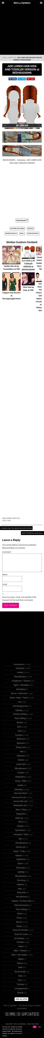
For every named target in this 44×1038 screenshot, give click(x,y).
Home (4, 57)
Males (21, 946)
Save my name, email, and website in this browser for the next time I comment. (19, 598)
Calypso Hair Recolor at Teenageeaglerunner (11, 296)
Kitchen (21, 760)
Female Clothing (20, 714)
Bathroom (21, 739)
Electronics (21, 868)
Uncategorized (21, 988)
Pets (20, 889)
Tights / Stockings (21, 685)
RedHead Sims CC (11, 233)
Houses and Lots (19, 797)
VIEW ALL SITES (21, 999)
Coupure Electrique (17, 228)
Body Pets (21, 892)
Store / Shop (21, 810)
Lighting (21, 872)
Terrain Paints (19, 972)
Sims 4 (22, 233)
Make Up (19, 818)
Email (5, 584)
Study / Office (21, 781)
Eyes (19, 727)
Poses (19, 918)
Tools (20, 976)
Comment (7, 552)
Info (39, 1027)
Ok (35, 1027)
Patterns (20, 884)
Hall (21, 751)
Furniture (19, 735)
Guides (20, 785)
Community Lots (20, 801)
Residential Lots (20, 805)
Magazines (20, 814)
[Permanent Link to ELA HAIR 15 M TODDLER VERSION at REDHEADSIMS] (28, 258)
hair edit (31, 228)
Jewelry (20, 672)
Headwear (20, 668)
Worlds (20, 993)
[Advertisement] (22, 30)
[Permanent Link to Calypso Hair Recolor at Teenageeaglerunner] (11, 290)
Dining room (21, 747)
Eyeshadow (20, 830)
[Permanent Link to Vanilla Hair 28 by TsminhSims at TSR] (11, 263)
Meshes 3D (20, 847)
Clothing (18, 710)
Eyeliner (20, 826)
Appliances (21, 859)
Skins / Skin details (19, 955)
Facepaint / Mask (21, 834)
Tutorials (20, 984)
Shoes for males (21, 934)
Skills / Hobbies (20, 951)
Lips (20, 839)
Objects (18, 855)
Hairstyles (12, 57)
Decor (20, 863)
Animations (20, 689)
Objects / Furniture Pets (21, 901)
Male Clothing (20, 718)
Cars (20, 702)
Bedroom (21, 743)
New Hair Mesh (20, 793)
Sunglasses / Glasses (21, 681)
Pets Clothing (21, 909)
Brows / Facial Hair (19, 693)
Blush (21, 822)
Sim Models (19, 938)
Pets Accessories (21, 905)
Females (20, 942)
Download (21, 220)
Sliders (21, 959)
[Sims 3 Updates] (22, 1014)
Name (5, 574)
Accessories (19, 664)
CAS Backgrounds (20, 706)
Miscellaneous (20, 677)
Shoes (19, 926)
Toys (20, 980)
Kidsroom (21, 756)
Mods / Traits (19, 851)
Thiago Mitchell (33, 233)
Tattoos (20, 963)
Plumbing (21, 880)
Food (20, 731)
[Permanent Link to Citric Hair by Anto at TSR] (28, 284)
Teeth (20, 967)
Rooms (19, 922)
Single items (20, 777)
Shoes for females (20, 930)
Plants (19, 914)
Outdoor (21, 773)
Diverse (20, 722)
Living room (21, 764)
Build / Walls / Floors (19, 698)
